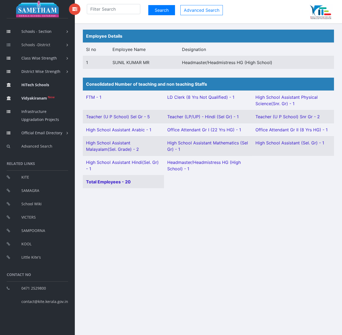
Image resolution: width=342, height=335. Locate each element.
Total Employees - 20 (108, 181)
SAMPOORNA (33, 230)
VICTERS (28, 217)
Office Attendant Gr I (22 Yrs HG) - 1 (204, 129)
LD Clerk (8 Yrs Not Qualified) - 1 (200, 97)
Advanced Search (36, 146)
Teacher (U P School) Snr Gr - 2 (287, 116)
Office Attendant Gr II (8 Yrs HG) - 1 (291, 129)
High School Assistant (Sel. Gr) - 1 (289, 142)
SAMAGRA (30, 190)
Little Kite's (31, 257)
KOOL (26, 243)
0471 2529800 (33, 288)
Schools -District (35, 44)
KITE (25, 177)
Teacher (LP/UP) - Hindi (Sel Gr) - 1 (203, 116)
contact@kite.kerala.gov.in (44, 301)
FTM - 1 (93, 97)
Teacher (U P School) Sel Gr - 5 (118, 116)
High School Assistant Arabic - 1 (118, 129)
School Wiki (31, 203)
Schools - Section (36, 31)
